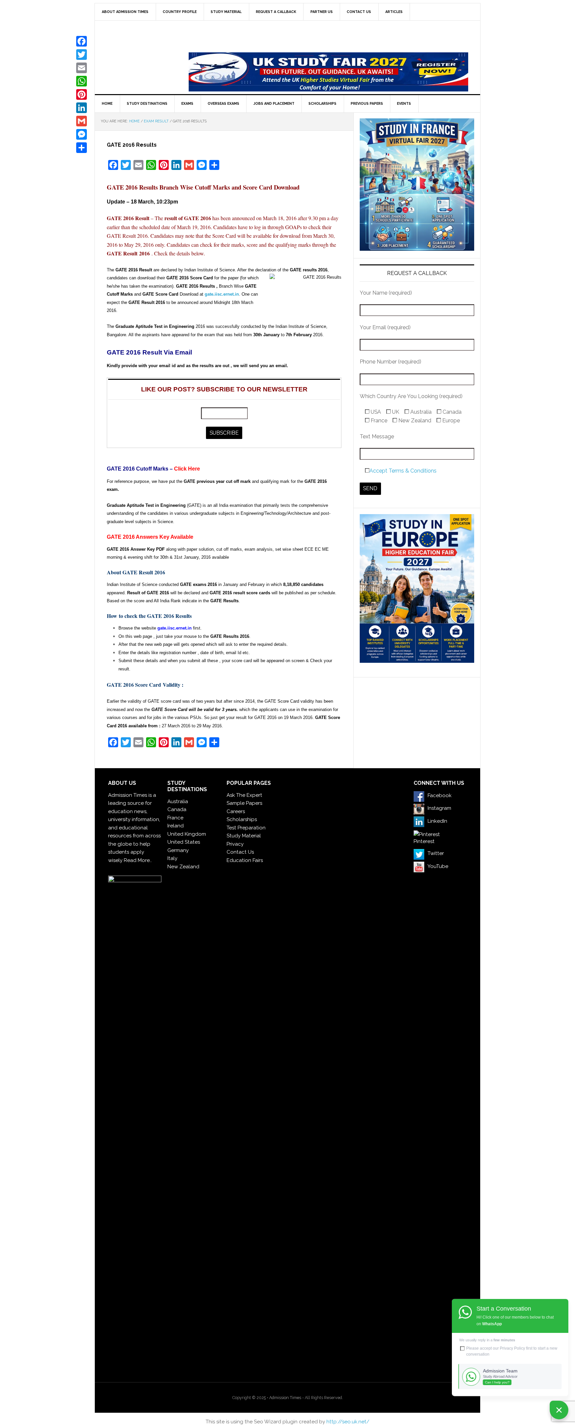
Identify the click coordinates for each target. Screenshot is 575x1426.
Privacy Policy (512, 1348)
